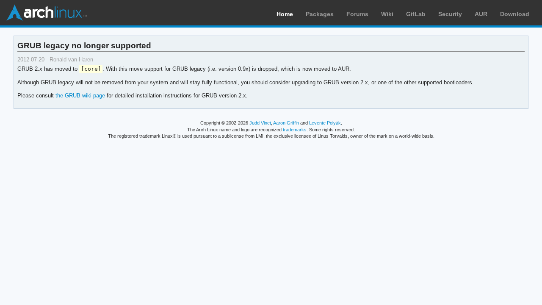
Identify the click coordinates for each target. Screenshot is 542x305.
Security (450, 14)
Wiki (387, 14)
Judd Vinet (260, 122)
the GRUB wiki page (80, 95)
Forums (357, 14)
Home (285, 14)
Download (514, 14)
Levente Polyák (325, 122)
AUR (481, 14)
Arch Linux (46, 12)
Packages (320, 14)
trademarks (295, 129)
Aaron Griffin (286, 122)
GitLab (416, 14)
